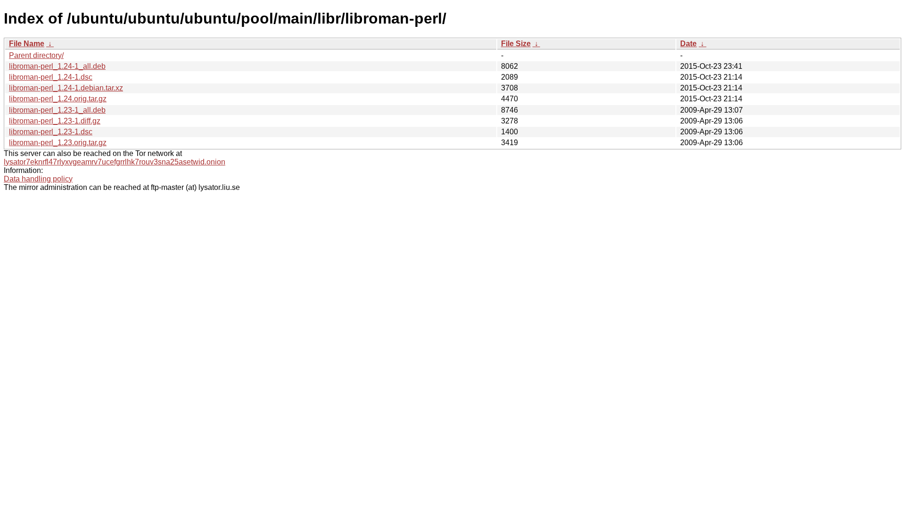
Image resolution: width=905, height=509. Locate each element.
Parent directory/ (36, 55)
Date (688, 44)
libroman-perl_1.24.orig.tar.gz (58, 99)
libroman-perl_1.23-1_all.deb (57, 110)
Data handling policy (38, 179)
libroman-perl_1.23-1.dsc (50, 132)
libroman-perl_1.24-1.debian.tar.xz (66, 88)
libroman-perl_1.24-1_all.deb (57, 66)
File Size (516, 44)
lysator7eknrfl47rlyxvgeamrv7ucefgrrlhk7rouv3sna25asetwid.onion (114, 162)
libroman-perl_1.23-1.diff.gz (54, 121)
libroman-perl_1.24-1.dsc (50, 77)
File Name (26, 44)
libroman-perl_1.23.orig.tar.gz (58, 143)
